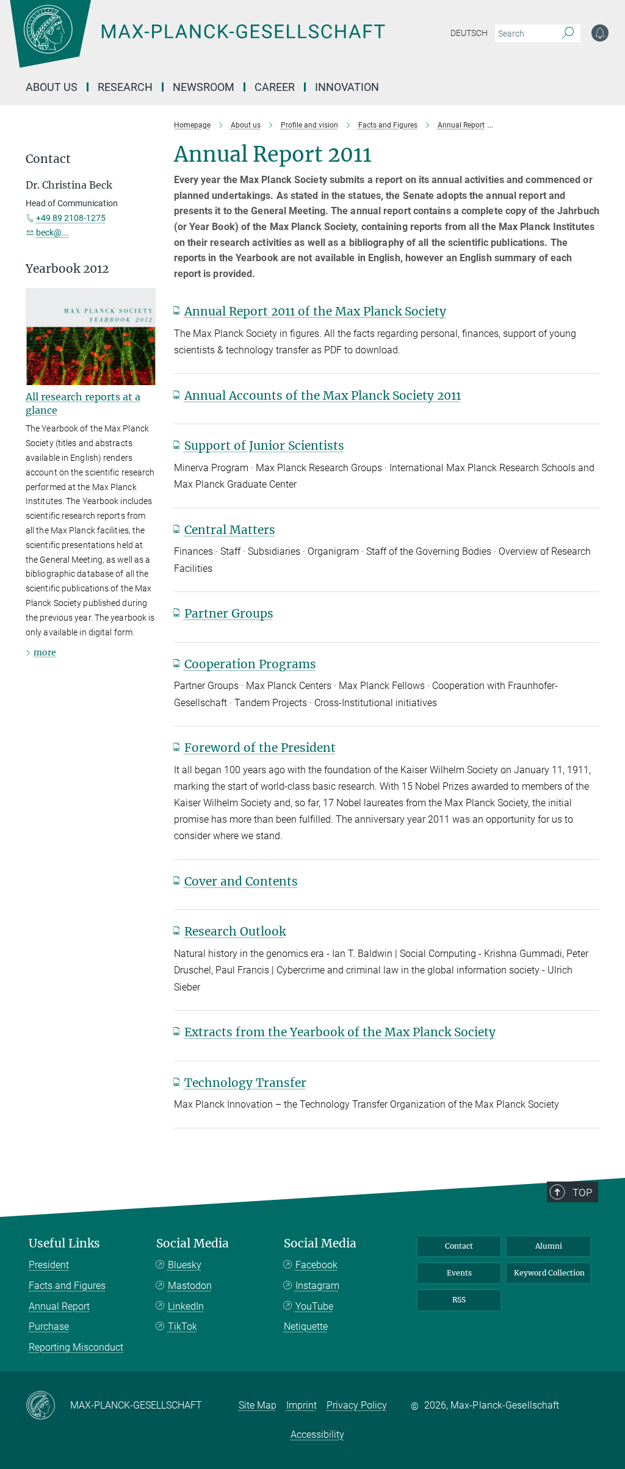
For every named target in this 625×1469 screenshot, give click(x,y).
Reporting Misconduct (76, 1347)
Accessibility (317, 1434)
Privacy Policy (357, 1405)
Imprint (301, 1405)
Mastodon (190, 1285)
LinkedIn (186, 1306)
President (49, 1265)
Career (275, 87)
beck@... (52, 232)
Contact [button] (48, 159)
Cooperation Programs (250, 664)
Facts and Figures (67, 1285)
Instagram (317, 1285)
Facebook (316, 1265)
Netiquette (306, 1326)
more (45, 652)
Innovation (347, 87)
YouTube (314, 1306)
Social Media (192, 1243)
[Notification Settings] (600, 33)
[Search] (567, 33)
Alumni (548, 1246)
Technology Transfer (245, 1082)
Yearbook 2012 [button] (67, 269)
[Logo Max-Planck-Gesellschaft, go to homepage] (227, 42)
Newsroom (203, 87)
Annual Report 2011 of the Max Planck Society (315, 311)
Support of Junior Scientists (264, 445)
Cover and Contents (241, 881)
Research (125, 87)
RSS (459, 1299)
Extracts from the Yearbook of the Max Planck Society (340, 1032)
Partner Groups (228, 613)
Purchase (49, 1326)
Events (459, 1272)
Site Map (257, 1405)
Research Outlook (235, 931)
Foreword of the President (260, 747)
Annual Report (59, 1306)
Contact (459, 1246)
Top (582, 1192)
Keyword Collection (549, 1272)
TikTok (182, 1326)
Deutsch (469, 33)
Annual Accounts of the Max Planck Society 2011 (322, 395)
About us (52, 87)
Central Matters (229, 529)
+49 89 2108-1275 (71, 218)
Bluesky (184, 1265)
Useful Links (64, 1243)
